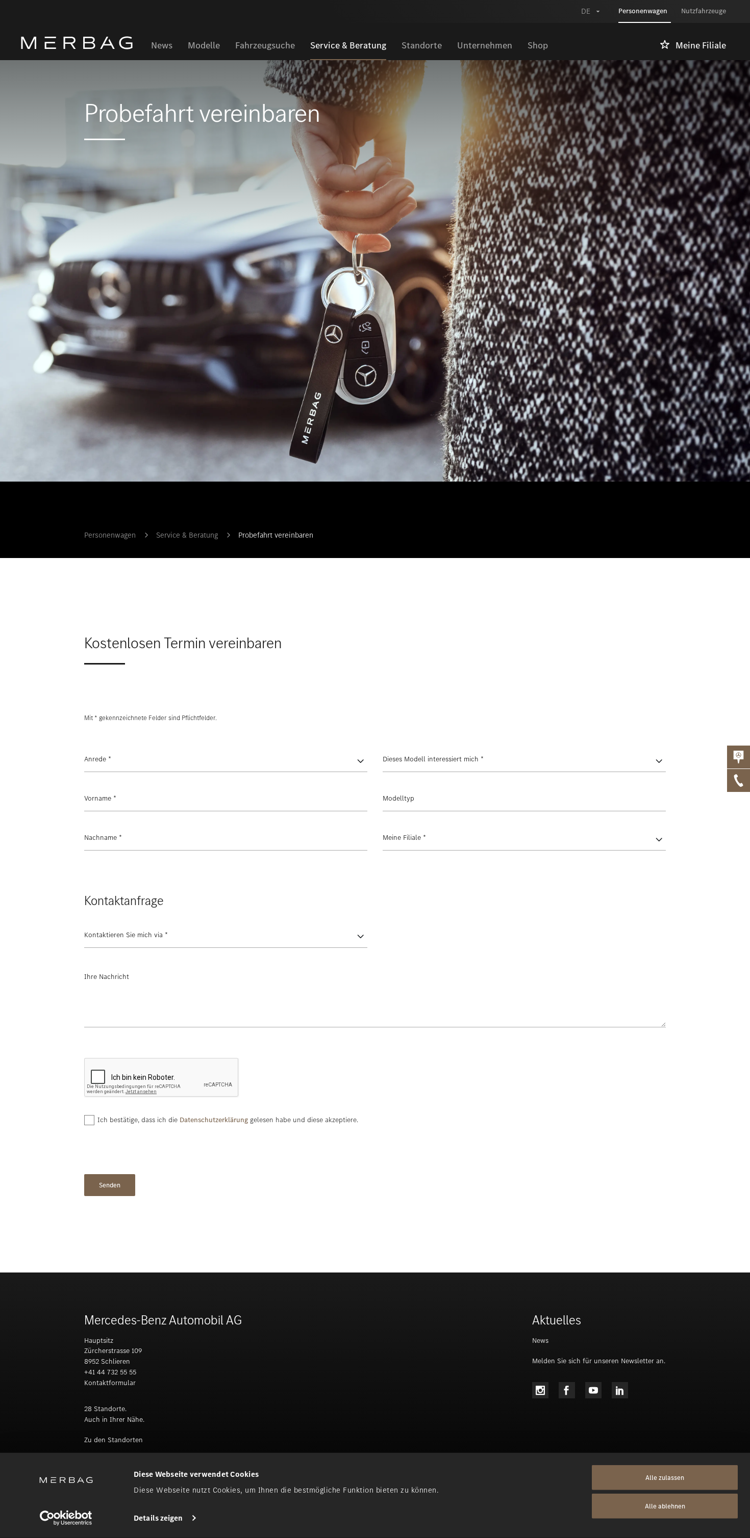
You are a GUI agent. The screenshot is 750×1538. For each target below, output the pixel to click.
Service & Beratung (187, 535)
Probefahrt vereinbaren (275, 535)
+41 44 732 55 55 (110, 1372)
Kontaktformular (110, 1383)
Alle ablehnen (665, 1506)
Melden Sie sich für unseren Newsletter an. (598, 1361)
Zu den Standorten (113, 1440)
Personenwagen (110, 535)
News (540, 1340)
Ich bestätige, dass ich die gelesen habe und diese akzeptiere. (227, 1120)
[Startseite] (81, 42)
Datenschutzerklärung (214, 1120)
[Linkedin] (620, 1390)
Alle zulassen (664, 1477)
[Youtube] (593, 1390)
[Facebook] (567, 1390)
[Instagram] (540, 1390)
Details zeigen (158, 1518)
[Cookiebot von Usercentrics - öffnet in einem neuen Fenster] (66, 1518)
